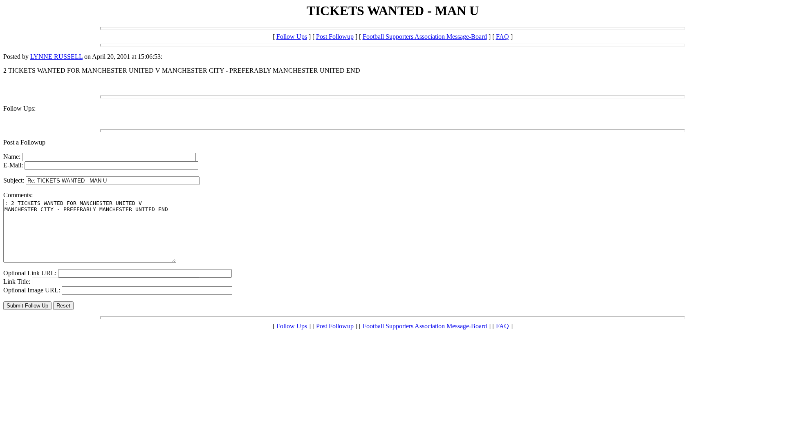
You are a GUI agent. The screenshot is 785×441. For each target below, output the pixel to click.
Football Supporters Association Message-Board (425, 36)
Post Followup (335, 36)
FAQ (502, 36)
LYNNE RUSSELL (56, 56)
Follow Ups (291, 36)
